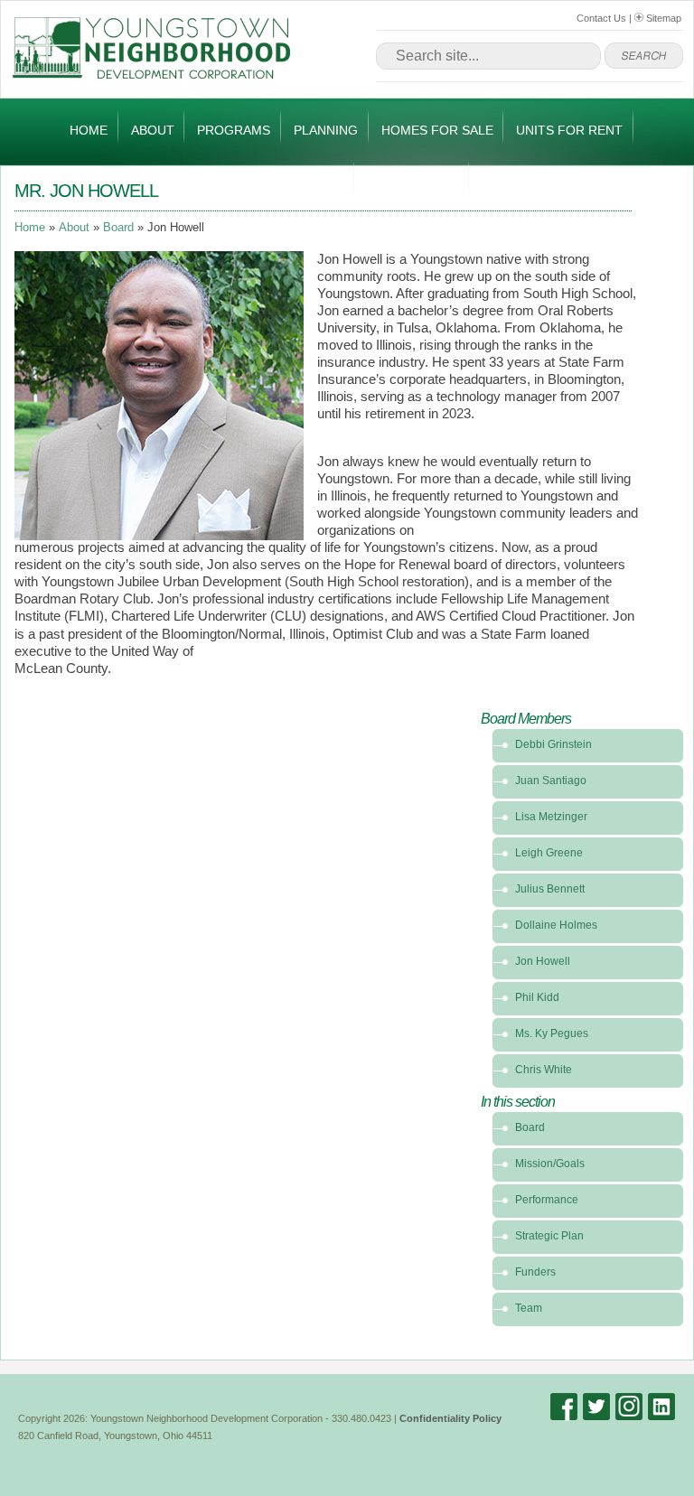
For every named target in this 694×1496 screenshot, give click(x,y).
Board (118, 227)
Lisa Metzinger (551, 816)
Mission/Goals (550, 1163)
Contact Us (601, 18)
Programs (233, 130)
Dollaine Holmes (556, 925)
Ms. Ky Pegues (551, 1033)
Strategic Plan (549, 1236)
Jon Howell (542, 961)
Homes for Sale (437, 130)
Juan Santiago (550, 780)
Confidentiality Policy (450, 1418)
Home (89, 130)
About (152, 130)
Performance (546, 1199)
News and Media (288, 181)
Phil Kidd (537, 997)
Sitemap (662, 18)
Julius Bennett (550, 889)
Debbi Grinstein (553, 744)
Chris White (543, 1069)
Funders (535, 1272)
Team (528, 1308)
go (644, 56)
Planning (326, 130)
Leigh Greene (549, 852)
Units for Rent (569, 130)
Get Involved (413, 181)
